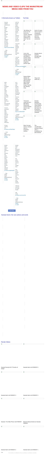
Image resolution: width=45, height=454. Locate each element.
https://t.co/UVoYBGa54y (9, 47)
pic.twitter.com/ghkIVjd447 (9, 170)
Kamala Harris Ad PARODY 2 (8, 449)
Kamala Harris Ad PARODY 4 (8, 395)
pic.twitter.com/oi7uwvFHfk (20, 195)
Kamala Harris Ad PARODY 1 (30, 449)
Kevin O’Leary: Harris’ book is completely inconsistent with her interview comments (38, 35)
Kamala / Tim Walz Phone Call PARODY (11, 421)
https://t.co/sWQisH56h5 (20, 111)
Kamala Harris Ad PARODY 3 (30, 395)
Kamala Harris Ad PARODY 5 (30, 367)
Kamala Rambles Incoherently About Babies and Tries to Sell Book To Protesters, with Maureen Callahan (38, 106)
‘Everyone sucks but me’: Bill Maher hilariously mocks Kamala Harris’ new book (27, 105)
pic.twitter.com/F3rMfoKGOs (20, 66)
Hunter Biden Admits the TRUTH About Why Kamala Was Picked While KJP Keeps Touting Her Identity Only (27, 82)
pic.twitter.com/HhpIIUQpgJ (9, 129)
